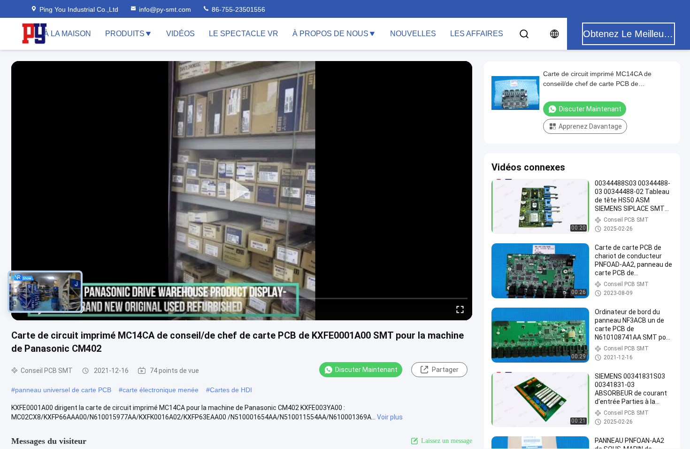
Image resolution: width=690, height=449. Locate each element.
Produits (125, 34)
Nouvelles (413, 34)
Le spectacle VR (243, 34)
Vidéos (180, 34)
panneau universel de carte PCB (63, 390)
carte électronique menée (161, 390)
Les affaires (476, 34)
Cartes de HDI (231, 390)
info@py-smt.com (165, 9)
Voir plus (390, 417)
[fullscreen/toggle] (460, 309)
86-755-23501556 (237, 9)
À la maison (67, 34)
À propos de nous (330, 34)
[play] (241, 190)
